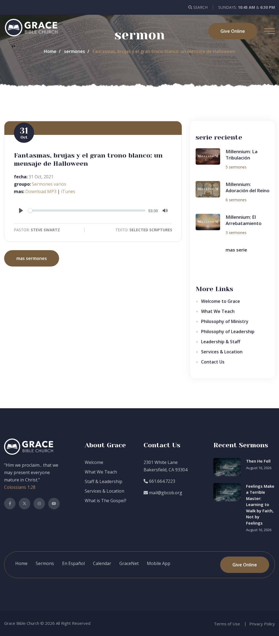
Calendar (102, 563)
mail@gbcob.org (165, 493)
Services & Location (221, 352)
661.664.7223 (161, 481)
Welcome (94, 462)
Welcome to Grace (220, 301)
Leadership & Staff (220, 342)
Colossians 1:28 (19, 487)
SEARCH (200, 7)
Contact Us (213, 362)
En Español (73, 563)
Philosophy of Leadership (227, 332)
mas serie (236, 250)
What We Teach (218, 311)
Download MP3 (40, 191)
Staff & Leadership (103, 481)
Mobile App (158, 563)
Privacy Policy (262, 623)
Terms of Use (227, 623)
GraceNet (129, 563)
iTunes (68, 191)
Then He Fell (258, 461)
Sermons (45, 563)
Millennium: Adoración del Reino (247, 187)
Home (50, 51)
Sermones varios (49, 184)
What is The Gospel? (105, 501)
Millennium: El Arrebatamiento (244, 220)
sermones (74, 51)
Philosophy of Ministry (224, 321)
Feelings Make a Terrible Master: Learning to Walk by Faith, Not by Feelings (260, 504)
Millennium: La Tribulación (241, 154)
